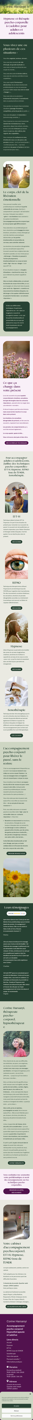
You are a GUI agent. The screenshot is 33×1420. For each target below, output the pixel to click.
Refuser (16, 1411)
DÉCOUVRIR (16, 542)
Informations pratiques (14, 1362)
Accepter (16, 1406)
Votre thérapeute (12, 1356)
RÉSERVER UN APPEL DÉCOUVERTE (16, 1191)
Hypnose (10, 1345)
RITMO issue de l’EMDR (15, 1351)
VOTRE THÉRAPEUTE (16, 1163)
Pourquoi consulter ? (13, 1359)
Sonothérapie (11, 1354)
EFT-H (9, 1348)
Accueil (9, 1342)
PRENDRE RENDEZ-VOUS (16, 853)
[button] (30, 1394)
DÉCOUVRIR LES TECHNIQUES (16, 443)
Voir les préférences (17, 1416)
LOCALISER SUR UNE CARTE (16, 1306)
